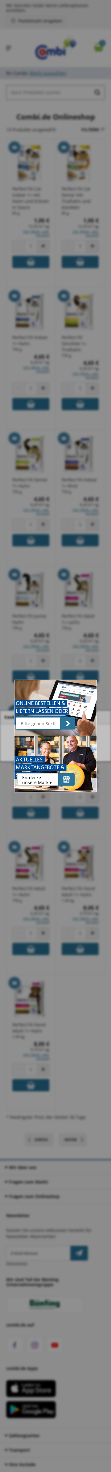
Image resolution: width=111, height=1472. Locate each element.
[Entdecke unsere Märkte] (66, 779)
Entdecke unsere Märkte (37, 780)
